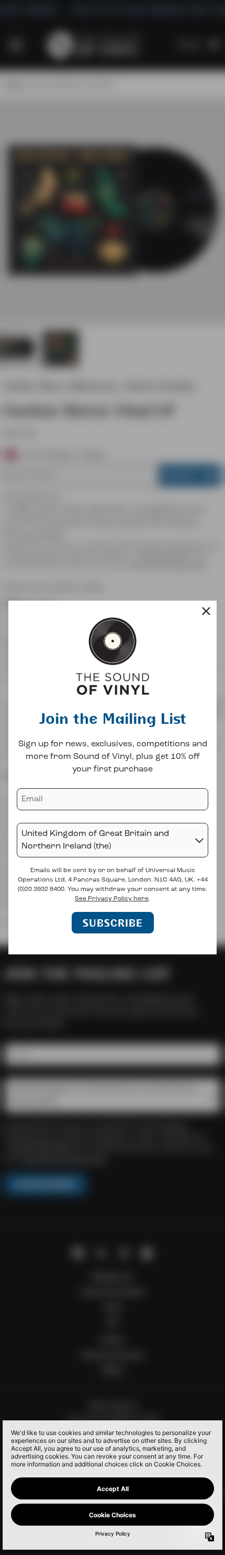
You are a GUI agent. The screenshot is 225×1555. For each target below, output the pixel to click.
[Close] (206, 611)
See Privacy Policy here (112, 899)
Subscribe (113, 923)
